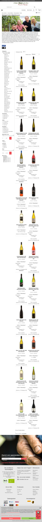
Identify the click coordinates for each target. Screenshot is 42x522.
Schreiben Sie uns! (23, 479)
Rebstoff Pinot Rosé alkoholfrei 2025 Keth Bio (34, 257)
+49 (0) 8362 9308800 (24, 477)
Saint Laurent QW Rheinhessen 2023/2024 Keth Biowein (33, 415)
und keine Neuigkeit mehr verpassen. (14, 462)
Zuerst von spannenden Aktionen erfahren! (18, 455)
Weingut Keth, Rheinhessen (11, 15)
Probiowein (20, 487)
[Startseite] (34, 10)
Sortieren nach (28, 54)
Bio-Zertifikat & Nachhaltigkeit (8, 468)
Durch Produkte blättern (20, 430)
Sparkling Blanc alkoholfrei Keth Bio (21, 289)
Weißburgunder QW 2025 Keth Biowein (33, 320)
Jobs (18, 492)
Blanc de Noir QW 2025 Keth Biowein (21, 351)
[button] (4, 46)
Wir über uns (19, 489)
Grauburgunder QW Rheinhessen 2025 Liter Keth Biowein (21, 382)
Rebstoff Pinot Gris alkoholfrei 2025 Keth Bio (34, 226)
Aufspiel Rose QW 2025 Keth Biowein (33, 165)
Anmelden (24, 10)
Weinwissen (36, 468)
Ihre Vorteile (36, 487)
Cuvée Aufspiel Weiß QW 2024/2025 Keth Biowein (21, 72)
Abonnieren (24, 458)
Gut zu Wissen (35, 479)
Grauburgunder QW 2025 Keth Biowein (21, 257)
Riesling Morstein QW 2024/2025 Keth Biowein (33, 134)
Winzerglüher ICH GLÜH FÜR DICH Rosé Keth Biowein (21, 199)
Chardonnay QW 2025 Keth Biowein (34, 103)
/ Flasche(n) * (21, 77)
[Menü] (40, 511)
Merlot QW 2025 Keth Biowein (21, 320)
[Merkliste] (36, 10)
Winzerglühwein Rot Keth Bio (33, 198)
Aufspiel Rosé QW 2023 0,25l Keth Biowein (33, 351)
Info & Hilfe (9, 487)
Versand (24, 433)
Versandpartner (30, 498)
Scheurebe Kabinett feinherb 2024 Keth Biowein (33, 382)
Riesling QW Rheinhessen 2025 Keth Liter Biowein (21, 415)
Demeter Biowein (36, 475)
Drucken (38, 12)
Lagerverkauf (19, 494)
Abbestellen (4, 460)
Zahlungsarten (8, 489)
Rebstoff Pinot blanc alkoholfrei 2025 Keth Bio (34, 289)
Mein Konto (29, 10)
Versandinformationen (9, 492)
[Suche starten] (34, 7)
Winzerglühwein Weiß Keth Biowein (21, 225)
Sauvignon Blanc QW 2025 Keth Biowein (34, 71)
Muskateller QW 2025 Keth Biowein (21, 103)
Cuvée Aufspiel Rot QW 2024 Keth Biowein (21, 134)
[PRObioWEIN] (21, 3)
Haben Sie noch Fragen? (24, 468)
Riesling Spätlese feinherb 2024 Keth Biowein (21, 166)
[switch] (38, 518)
